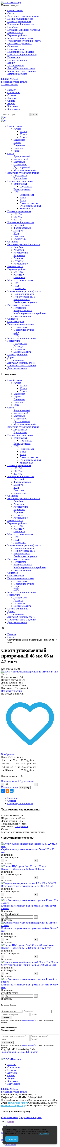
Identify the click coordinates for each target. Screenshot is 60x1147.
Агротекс (18, 258)
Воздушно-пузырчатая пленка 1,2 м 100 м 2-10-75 (27, 886)
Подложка (19, 236)
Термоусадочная (22, 189)
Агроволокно (21, 263)
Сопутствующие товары (20, 803)
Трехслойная (20, 178)
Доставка (12, 98)
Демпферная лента (17, 74)
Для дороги (20, 349)
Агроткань (19, 255)
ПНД (16, 285)
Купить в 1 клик (9, 787)
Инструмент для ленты (19, 43)
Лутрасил (19, 261)
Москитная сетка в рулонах (21, 71)
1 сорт (23, 197)
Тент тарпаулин (15, 65)
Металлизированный (25, 170)
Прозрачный (21, 826)
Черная (17, 142)
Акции (11, 103)
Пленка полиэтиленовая (20, 18)
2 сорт (23, 200)
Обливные (19, 277)
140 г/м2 (18, 217)
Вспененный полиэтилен (20, 24)
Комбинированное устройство (30, 313)
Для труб (18, 230)
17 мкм (23, 131)
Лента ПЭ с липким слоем (21, 68)
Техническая (20, 183)
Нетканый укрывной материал (23, 29)
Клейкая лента (15, 32)
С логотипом (20, 164)
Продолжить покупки (30, 1117)
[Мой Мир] (12, 791)
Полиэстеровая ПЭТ (24, 296)
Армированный (22, 156)
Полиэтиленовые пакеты (20, 51)
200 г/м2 (18, 219)
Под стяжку (26, 186)
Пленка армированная (19, 21)
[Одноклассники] (7, 791)
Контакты (12, 106)
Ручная (17, 128)
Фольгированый (22, 228)
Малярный (19, 161)
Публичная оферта (18, 1102)
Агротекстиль (21, 252)
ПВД (16, 192)
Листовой (19, 225)
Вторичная (19, 145)
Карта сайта (13, 109)
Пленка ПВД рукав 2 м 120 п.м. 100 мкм (22, 869)
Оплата (11, 100)
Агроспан (19, 250)
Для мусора (20, 288)
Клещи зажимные (23, 310)
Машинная (19, 139)
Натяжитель (20, 307)
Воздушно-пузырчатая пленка (23, 16)
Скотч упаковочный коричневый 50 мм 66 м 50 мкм (28, 965)
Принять (12, 1139)
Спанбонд (12, 27)
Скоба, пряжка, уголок (25, 302)
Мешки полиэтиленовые (20, 38)
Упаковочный (21, 159)
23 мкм (23, 137)
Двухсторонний (22, 167)
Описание (12, 798)
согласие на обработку (30, 1020)
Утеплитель (20, 239)
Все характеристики (11, 691)
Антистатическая (29, 203)
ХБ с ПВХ (19, 274)
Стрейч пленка (15, 10)
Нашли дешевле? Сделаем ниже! (18, 781)
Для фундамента (22, 351)
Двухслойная (20, 175)
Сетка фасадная (15, 49)
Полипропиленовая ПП (26, 294)
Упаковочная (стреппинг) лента (24, 40)
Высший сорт (27, 195)
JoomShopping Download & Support (19, 1052)
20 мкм (23, 134)
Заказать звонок (9, 84)
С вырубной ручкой (24, 329)
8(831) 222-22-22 (9, 79)
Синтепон (12, 46)
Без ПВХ (18, 272)
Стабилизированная (30, 206)
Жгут (16, 233)
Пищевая (18, 148)
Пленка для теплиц (17, 60)
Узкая (16, 150)
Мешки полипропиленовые (21, 54)
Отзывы (11, 95)
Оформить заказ (9, 1117)
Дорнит (11, 62)
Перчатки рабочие (17, 35)
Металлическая (22, 299)
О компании (13, 92)
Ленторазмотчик (22, 316)
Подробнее (44, 1133)
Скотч (10, 13)
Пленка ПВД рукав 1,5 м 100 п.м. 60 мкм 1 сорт (26, 948)
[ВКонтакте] (3, 791)
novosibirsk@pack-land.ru (14, 81)
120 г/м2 (18, 214)
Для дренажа (20, 343)
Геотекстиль (13, 57)
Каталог (11, 89)
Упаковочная (26, 208)
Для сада (18, 346)
